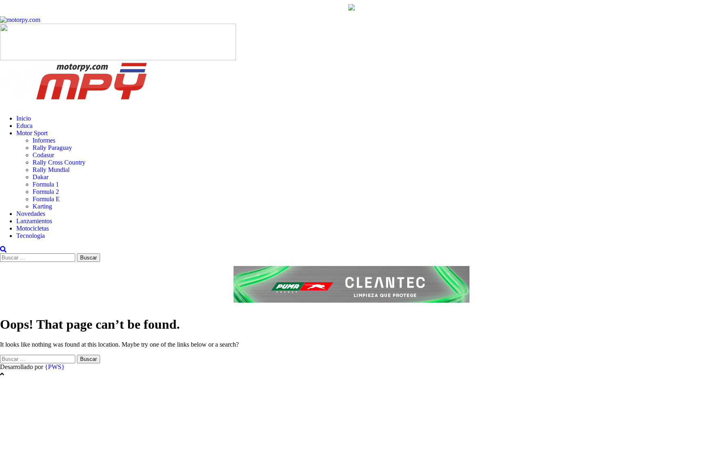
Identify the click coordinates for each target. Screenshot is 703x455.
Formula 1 (46, 184)
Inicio (23, 118)
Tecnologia (30, 235)
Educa (24, 125)
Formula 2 (46, 191)
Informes (44, 140)
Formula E (46, 199)
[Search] (3, 249)
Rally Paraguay (52, 147)
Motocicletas (32, 228)
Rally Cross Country (59, 162)
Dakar (40, 177)
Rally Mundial (51, 169)
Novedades (30, 213)
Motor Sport (32, 133)
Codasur (43, 155)
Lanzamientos (34, 221)
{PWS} (55, 366)
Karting (42, 206)
